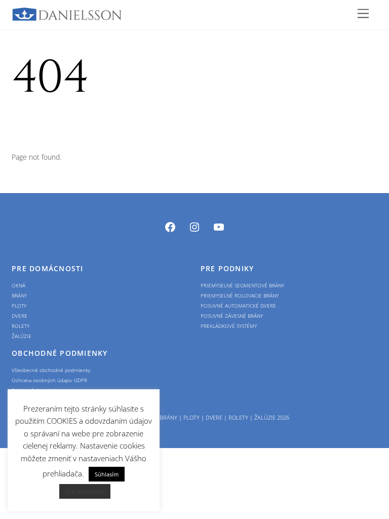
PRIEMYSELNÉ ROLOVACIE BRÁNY (240, 295)
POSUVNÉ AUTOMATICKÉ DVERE (238, 305)
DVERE (19, 315)
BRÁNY (19, 295)
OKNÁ (18, 285)
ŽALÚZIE (21, 336)
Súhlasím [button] (107, 474)
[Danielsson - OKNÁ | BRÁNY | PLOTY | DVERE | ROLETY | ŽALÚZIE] (67, 16)
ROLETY (20, 325)
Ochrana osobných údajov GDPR (49, 380)
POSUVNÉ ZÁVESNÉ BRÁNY (232, 315)
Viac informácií (84, 491)
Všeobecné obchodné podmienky (51, 370)
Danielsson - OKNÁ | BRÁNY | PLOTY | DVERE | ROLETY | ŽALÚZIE (191, 417)
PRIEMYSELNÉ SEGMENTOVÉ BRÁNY (242, 285)
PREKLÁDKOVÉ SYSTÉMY (229, 325)
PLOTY (19, 305)
